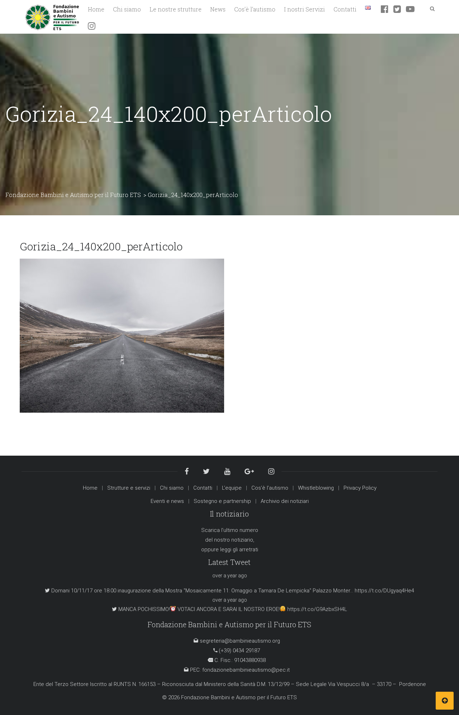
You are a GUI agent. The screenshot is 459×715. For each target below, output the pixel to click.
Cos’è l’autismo (269, 488)
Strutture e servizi (128, 488)
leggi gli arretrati (239, 549)
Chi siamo (172, 488)
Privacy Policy (360, 488)
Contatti (202, 488)
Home (90, 488)
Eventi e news (167, 501)
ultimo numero (240, 530)
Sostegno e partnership (222, 501)
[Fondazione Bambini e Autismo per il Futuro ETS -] (52, 16)
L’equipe (232, 488)
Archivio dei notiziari (285, 501)
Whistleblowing (316, 488)
